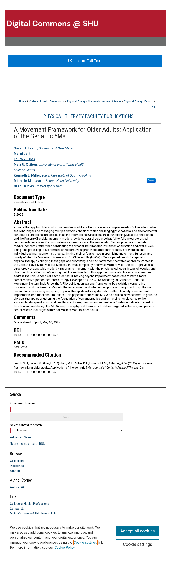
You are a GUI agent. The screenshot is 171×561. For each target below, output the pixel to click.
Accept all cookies (137, 530)
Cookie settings (85, 543)
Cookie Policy (65, 548)
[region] (85, 537)
